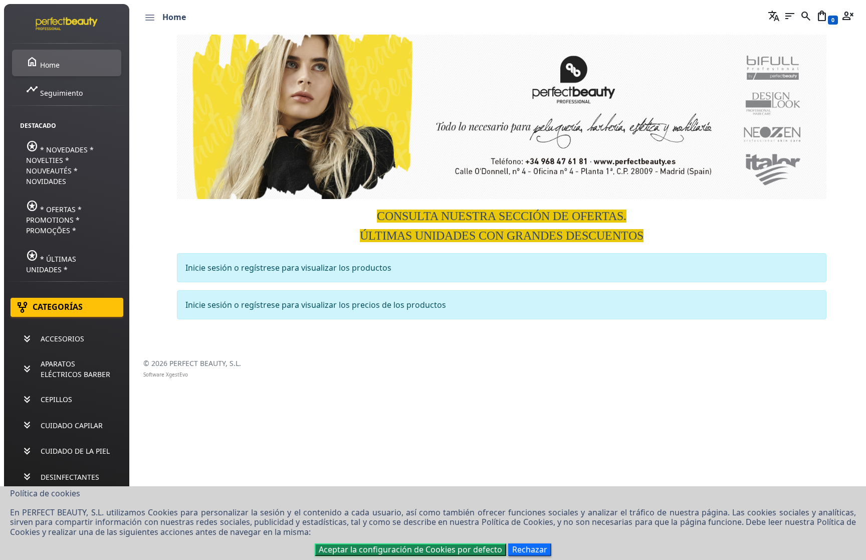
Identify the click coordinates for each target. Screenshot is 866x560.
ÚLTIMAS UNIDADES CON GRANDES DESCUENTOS (501, 235)
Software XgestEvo (165, 374)
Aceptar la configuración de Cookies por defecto (410, 549)
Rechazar (529, 549)
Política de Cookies (517, 521)
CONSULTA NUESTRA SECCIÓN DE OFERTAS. (501, 216)
